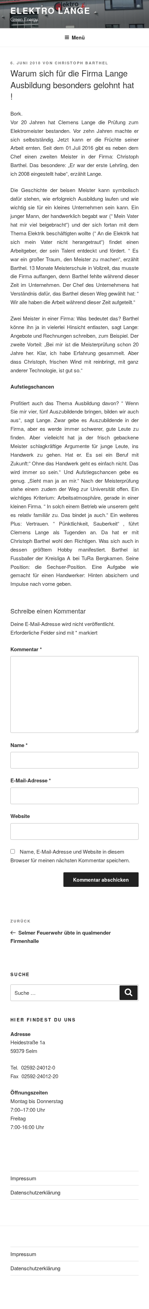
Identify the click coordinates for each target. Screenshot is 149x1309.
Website (20, 816)
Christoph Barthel (81, 62)
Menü (78, 37)
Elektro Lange (50, 10)
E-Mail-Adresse (30, 780)
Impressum (23, 1178)
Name (19, 745)
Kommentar (26, 649)
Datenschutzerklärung (35, 1192)
